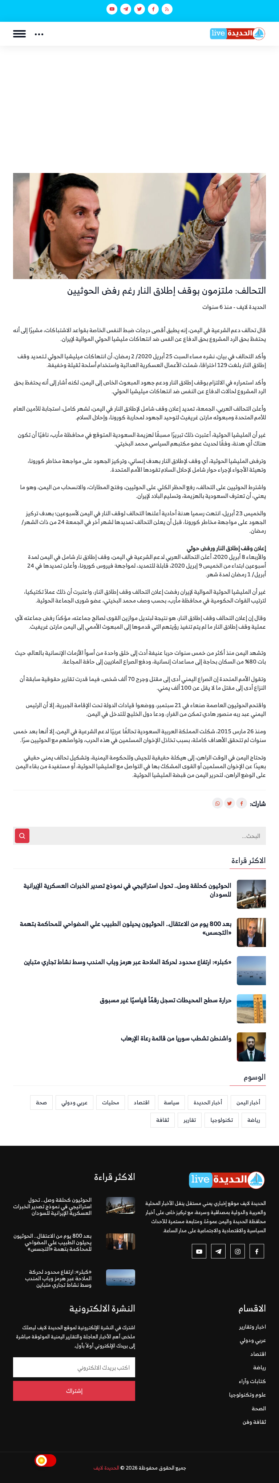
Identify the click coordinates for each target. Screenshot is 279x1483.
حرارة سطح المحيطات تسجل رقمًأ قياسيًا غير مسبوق (165, 1000)
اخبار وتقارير (252, 1326)
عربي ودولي (74, 1102)
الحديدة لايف (106, 1467)
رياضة (253, 1120)
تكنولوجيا (221, 1120)
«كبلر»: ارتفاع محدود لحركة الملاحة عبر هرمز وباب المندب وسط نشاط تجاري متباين (127, 962)
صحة (41, 1102)
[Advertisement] (139, 100)
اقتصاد (141, 1102)
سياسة (171, 1102)
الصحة (259, 1408)
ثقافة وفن (254, 1422)
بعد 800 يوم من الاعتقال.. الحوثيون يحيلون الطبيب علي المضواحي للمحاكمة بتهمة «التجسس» (125, 928)
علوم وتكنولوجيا (247, 1394)
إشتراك (74, 1391)
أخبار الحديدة (208, 1102)
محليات (110, 1102)
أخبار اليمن (248, 1102)
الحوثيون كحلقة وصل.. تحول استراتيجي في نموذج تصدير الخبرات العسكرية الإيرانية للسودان (127, 890)
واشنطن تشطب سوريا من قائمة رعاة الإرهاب (176, 1038)
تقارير (189, 1120)
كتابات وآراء (252, 1381)
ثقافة (162, 1120)
